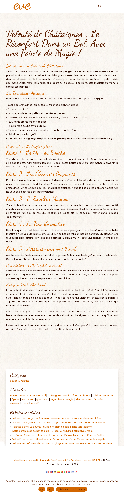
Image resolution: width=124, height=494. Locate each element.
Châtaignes (54, 395)
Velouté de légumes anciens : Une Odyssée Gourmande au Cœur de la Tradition (58, 422)
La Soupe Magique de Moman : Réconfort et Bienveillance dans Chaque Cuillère (58, 435)
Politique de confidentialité (71, 489)
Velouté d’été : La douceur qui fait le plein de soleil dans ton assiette (52, 426)
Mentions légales (24, 460)
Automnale (33, 395)
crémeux (85, 395)
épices (15, 399)
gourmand (42, 399)
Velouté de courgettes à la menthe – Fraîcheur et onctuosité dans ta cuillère (56, 418)
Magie (69, 399)
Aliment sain (17, 395)
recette (86, 399)
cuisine (97, 395)
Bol (44, 395)
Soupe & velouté (19, 380)
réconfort (98, 399)
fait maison (27, 399)
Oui (42, 489)
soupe (25, 403)
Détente (108, 395)
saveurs (14, 403)
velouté (35, 403)
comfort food (70, 395)
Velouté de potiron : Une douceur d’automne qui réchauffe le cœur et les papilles (59, 439)
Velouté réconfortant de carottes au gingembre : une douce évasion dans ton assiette (62, 443)
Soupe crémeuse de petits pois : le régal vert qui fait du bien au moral (52, 430)
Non (50, 489)
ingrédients (57, 399)
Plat (77, 399)
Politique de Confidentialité (52, 460)
